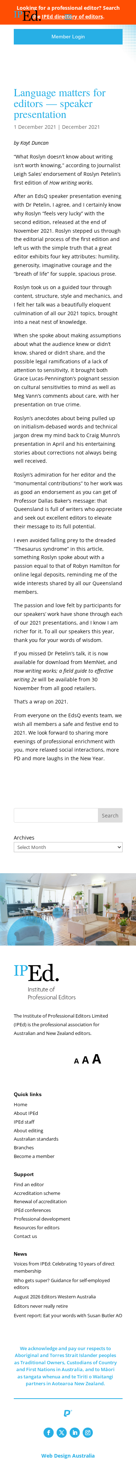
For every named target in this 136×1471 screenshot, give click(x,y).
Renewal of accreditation (40, 1201)
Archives (24, 837)
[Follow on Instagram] (88, 1433)
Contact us (25, 1236)
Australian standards (36, 1139)
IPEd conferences (32, 1210)
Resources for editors (36, 1227)
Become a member (34, 1156)
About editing (28, 1130)
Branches (24, 1147)
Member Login (68, 36)
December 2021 (81, 126)
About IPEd (26, 1113)
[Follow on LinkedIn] (75, 1433)
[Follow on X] (62, 1433)
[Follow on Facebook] (49, 1433)
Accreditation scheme (37, 1193)
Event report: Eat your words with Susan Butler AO (68, 1315)
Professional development (42, 1219)
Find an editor (29, 1184)
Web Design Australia (68, 1455)
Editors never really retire (41, 1306)
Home (20, 1104)
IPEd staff (24, 1122)
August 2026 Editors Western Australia (55, 1296)
